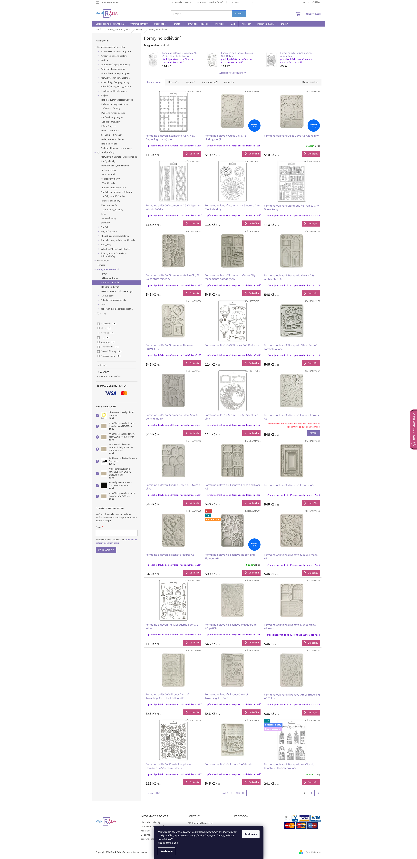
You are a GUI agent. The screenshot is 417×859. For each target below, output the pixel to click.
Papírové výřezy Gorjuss (113, 113)
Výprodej (101, 313)
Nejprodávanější (210, 82)
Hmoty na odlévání (110, 287)
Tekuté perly (108, 183)
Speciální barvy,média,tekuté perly (118, 240)
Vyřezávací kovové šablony (114, 56)
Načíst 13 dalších (233, 793)
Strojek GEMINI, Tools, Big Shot (116, 51)
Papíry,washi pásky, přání (113, 69)
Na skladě (108, 323)
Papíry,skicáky (108, 161)
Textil (103, 304)
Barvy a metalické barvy (114, 187)
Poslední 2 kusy (110, 351)
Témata (101, 265)
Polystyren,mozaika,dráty (113, 300)
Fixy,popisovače (109, 205)
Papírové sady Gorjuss (112, 117)
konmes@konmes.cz (202, 823)
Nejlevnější (173, 82)
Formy (104, 274)
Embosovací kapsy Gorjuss (114, 104)
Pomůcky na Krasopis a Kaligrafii (116, 192)
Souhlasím (250, 834)
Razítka (104, 60)
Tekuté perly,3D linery (112, 209)
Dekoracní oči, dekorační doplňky (117, 309)
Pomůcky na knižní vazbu (113, 196)
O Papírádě (146, 835)
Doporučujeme (110, 356)
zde (176, 843)
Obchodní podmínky (181, 2)
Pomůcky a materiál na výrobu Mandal (119, 157)
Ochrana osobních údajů (210, 2)
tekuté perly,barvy (110, 179)
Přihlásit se (106, 550)
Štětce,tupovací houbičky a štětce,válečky (114, 255)
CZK (304, 2)
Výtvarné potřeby (106, 152)
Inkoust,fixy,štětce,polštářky (115, 236)
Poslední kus (109, 346)
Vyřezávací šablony (110, 108)
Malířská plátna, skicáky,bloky (115, 249)
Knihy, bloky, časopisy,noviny (115, 82)
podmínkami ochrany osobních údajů (116, 541)
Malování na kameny (110, 200)
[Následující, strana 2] (312, 793)
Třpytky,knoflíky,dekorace (114, 91)
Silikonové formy (109, 278)
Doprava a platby (149, 839)
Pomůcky (105, 227)
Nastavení (166, 851)
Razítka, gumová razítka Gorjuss (117, 100)
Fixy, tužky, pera (109, 231)
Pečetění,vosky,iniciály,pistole (116, 86)
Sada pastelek (108, 174)
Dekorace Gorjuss (110, 130)
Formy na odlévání (110, 282)
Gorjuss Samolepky (110, 122)
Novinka (107, 332)
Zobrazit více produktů (231, 72)
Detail (313, 433)
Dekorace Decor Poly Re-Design (117, 291)
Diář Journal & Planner (111, 135)
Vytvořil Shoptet (313, 852)
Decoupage (103, 260)
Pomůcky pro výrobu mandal (115, 165)
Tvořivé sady (107, 295)
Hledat (239, 13)
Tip (104, 337)
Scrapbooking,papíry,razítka (111, 47)
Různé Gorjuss (108, 126)
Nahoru (154, 793)
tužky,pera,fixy (108, 170)
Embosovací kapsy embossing (115, 64)
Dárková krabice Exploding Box (116, 73)
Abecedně (229, 82)
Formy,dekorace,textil (108, 269)
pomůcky (105, 222)
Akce (105, 328)
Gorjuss (104, 95)
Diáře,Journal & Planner (112, 139)
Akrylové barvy (108, 218)
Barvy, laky (106, 244)
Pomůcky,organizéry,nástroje (115, 78)
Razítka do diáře (109, 143)
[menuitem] (109, 24)
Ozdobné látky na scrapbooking (116, 148)
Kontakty (234, 2)
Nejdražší (190, 82)
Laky (103, 214)
